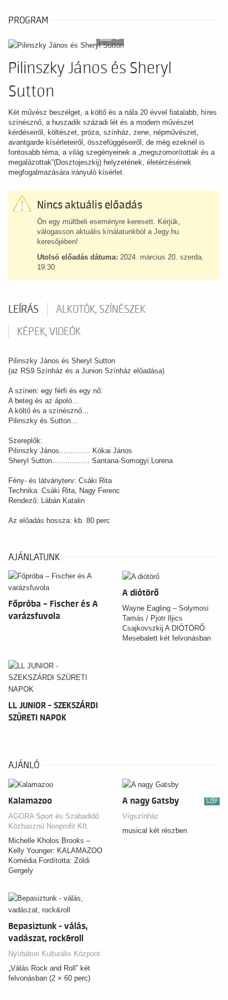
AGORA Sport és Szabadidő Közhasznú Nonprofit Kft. (53, 821)
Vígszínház (140, 816)
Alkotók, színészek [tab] (101, 309)
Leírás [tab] (23, 309)
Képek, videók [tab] (49, 332)
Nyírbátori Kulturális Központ (54, 954)
